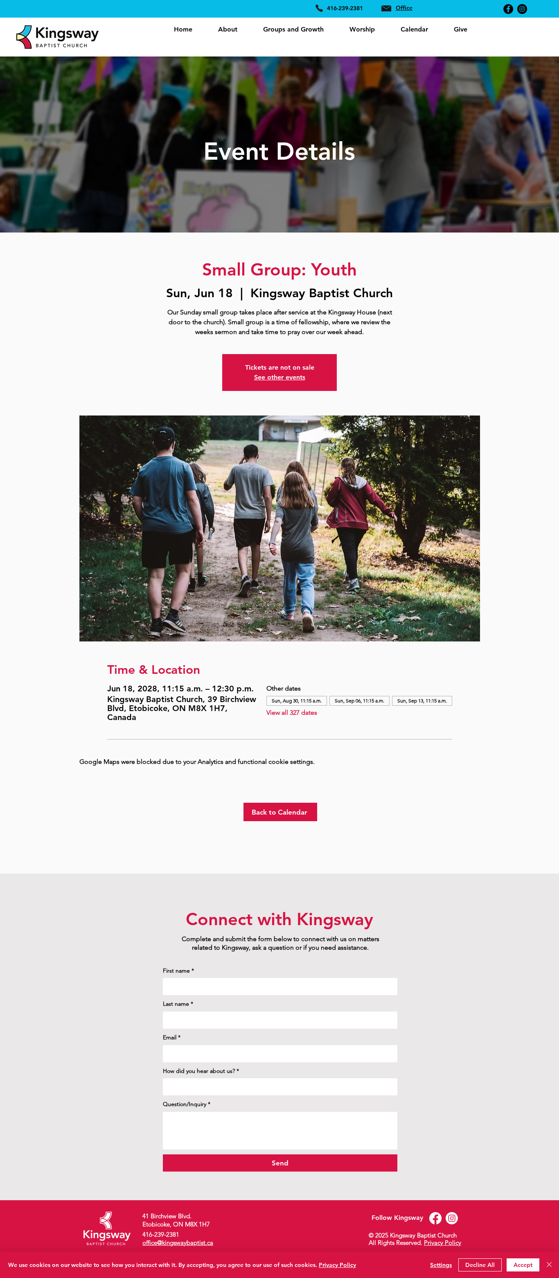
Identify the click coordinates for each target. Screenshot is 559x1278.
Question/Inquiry (186, 1104)
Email (171, 1037)
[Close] (549, 1264)
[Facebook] (508, 9)
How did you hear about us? (201, 1071)
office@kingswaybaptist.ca (177, 1242)
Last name (178, 1003)
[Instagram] (522, 9)
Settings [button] (441, 1265)
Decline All (480, 1265)
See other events (279, 377)
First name (178, 970)
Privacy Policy (442, 1242)
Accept (523, 1265)
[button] (227, 29)
